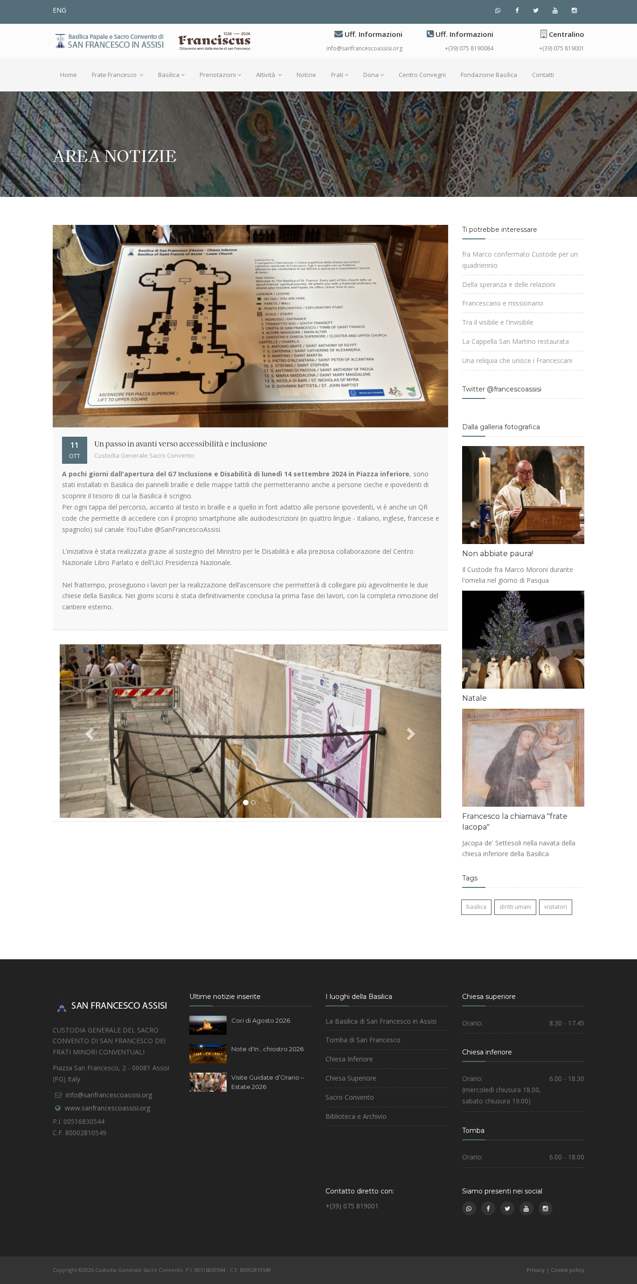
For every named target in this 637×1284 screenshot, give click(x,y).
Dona (371, 74)
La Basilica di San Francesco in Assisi (380, 1021)
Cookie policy (567, 1269)
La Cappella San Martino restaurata (515, 341)
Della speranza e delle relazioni (508, 284)
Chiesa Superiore (350, 1078)
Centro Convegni (422, 74)
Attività (266, 74)
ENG (59, 10)
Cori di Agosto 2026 (260, 1020)
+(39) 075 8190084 (469, 48)
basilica (476, 907)
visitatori (555, 907)
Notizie (306, 74)
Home (68, 74)
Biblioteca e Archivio (356, 1116)
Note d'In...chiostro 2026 (267, 1049)
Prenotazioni (218, 74)
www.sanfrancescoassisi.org (107, 1107)
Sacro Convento (349, 1097)
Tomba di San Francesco (363, 1039)
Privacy (535, 1269)
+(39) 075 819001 (561, 48)
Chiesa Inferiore (349, 1058)
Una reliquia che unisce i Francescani (517, 360)
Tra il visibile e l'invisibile (497, 322)
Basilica (169, 74)
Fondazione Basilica (489, 74)
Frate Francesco (115, 74)
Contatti (543, 74)
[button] (88, 731)
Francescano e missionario (502, 303)
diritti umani (515, 907)
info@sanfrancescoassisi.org (364, 48)
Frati (337, 74)
